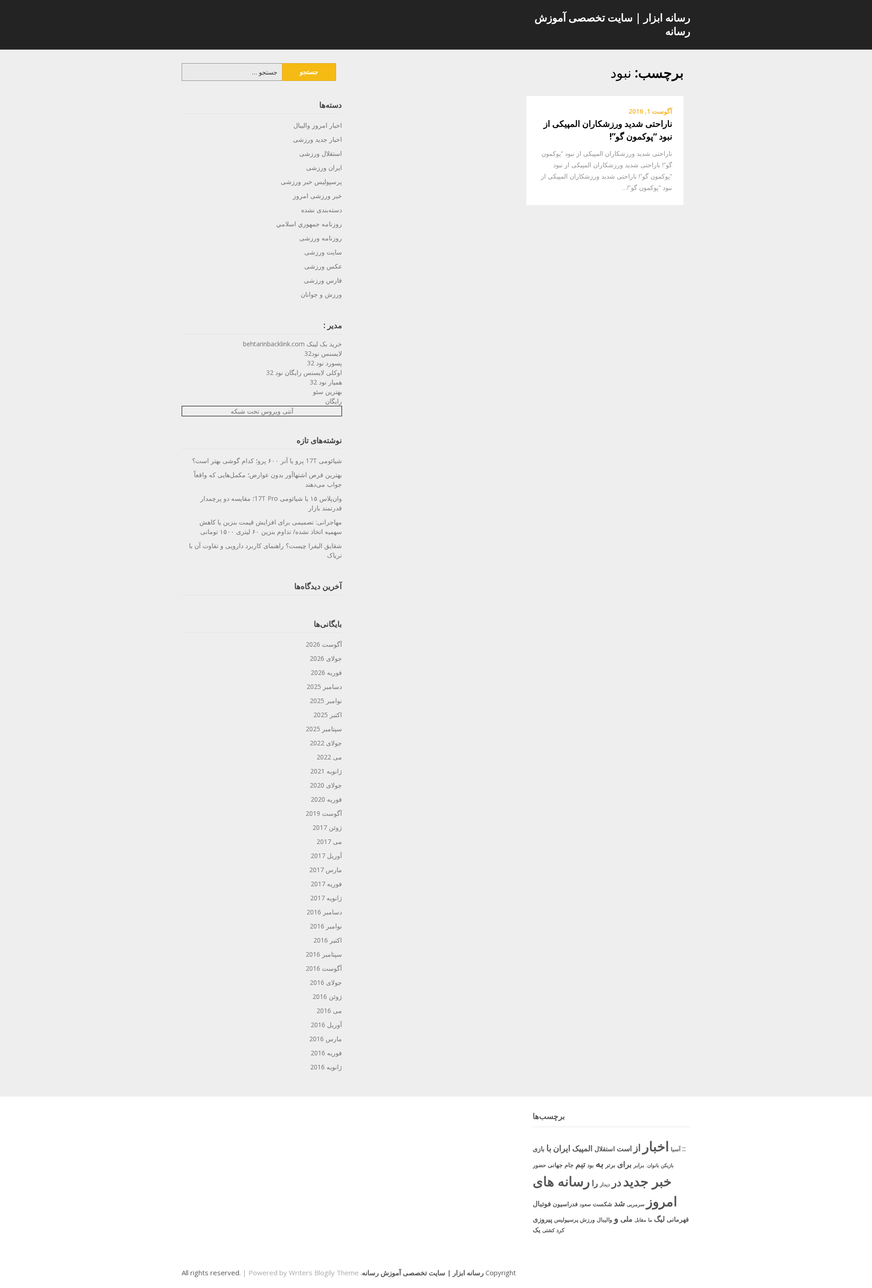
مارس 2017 (325, 869)
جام (569, 1165)
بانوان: (652, 1165)
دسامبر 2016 (324, 912)
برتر (610, 1165)
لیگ (659, 1219)
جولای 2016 (326, 982)
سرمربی (635, 1204)
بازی (539, 1148)
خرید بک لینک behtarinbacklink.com (292, 343)
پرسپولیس (566, 1219)
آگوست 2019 (324, 813)
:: (684, 1148)
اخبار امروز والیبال (317, 125)
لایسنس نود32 (323, 353)
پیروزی (542, 1218)
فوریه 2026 (326, 672)
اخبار (656, 1146)
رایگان (333, 401)
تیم (580, 1163)
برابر (639, 1165)
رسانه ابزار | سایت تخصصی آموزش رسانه (612, 24)
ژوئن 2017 (327, 827)
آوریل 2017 (326, 855)
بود (590, 1165)
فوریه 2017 (326, 883)
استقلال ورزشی (320, 153)
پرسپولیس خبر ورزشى (311, 181)
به (599, 1163)
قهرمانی (678, 1219)
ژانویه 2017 (326, 898)
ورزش (587, 1219)
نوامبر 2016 (326, 926)
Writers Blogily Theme (324, 1272)
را (595, 1182)
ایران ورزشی (324, 167)
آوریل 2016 (326, 1024)
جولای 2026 (326, 658)
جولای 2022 (326, 743)
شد (619, 1203)
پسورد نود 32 (324, 363)
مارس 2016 (325, 1038)
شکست (602, 1204)
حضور (539, 1165)
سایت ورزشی (323, 252)
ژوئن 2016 (327, 996)
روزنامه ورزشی (320, 238)
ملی (626, 1219)
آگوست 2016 (324, 968)
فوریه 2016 (326, 1052)
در (616, 1182)
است (624, 1148)
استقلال (605, 1148)
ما (650, 1219)
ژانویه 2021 (326, 771)
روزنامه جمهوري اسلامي (309, 224)
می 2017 (329, 841)
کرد (560, 1230)
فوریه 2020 (326, 799)
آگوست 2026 (324, 644)
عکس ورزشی (323, 266)
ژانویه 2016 (326, 1067)
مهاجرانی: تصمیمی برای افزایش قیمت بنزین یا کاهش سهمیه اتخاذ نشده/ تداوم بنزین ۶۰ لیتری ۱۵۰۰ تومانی (270, 527)
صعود (585, 1204)
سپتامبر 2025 (324, 728)
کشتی (548, 1230)
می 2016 (329, 1010)
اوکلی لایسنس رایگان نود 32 (304, 372)
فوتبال (542, 1203)
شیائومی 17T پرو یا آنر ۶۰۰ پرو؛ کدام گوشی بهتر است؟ (267, 460)
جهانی (555, 1165)
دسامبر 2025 (324, 686)
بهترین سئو (327, 391)
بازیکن (667, 1165)
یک (536, 1229)
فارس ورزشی (323, 280)
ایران (561, 1148)
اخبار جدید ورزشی (317, 139)
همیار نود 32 (326, 382)
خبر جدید (647, 1181)
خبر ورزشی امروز (317, 195)
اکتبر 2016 (327, 940)
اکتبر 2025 (327, 714)
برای (624, 1163)
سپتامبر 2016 (324, 954)
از (637, 1147)
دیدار (605, 1184)
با (548, 1147)
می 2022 (329, 757)
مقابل (640, 1219)
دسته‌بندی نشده (321, 209)
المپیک (582, 1148)
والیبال (604, 1219)
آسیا (675, 1149)
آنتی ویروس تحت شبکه (262, 411)
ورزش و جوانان (321, 294)
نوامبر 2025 (326, 700)
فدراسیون (565, 1204)
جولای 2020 (326, 785)
